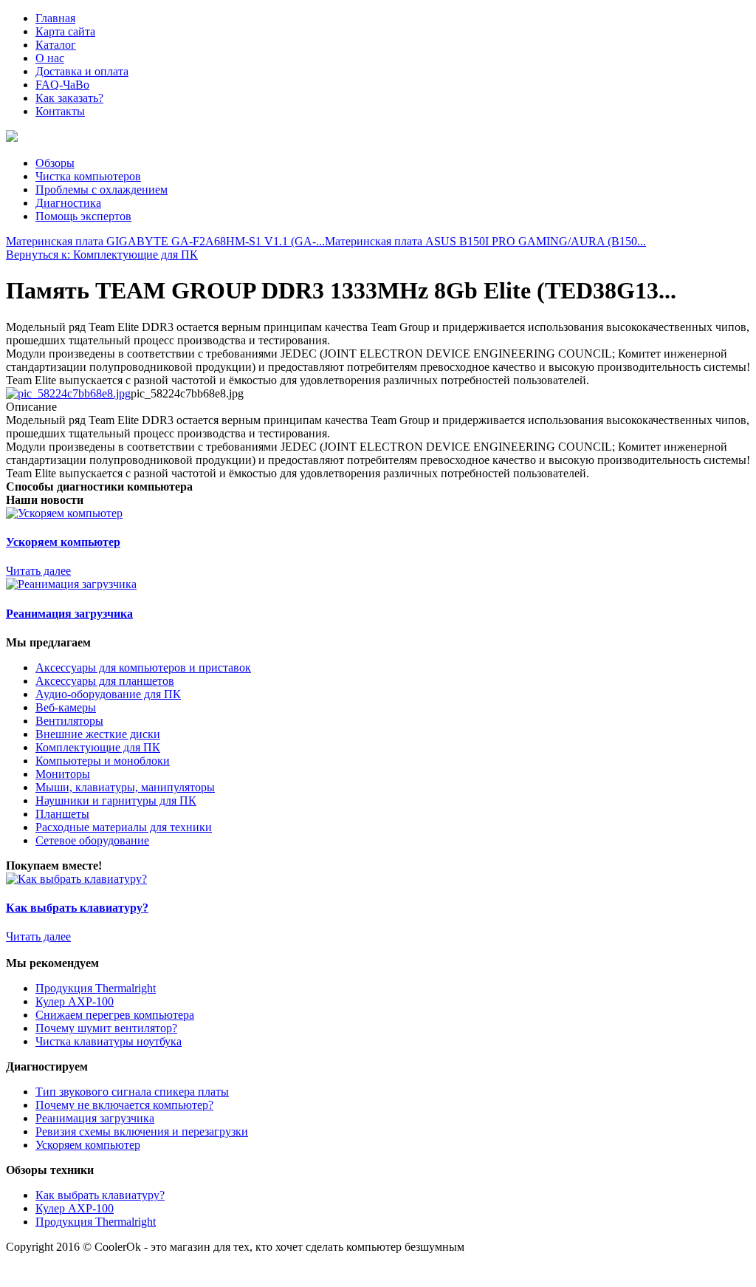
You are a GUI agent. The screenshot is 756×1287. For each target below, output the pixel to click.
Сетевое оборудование (92, 840)
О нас (49, 58)
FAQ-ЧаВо (62, 84)
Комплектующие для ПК (97, 747)
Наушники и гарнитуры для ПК (115, 800)
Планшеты (62, 814)
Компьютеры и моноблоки (102, 760)
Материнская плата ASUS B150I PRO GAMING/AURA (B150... (485, 241)
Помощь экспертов (83, 216)
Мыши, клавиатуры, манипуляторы (125, 787)
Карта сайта (65, 31)
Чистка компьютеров (88, 176)
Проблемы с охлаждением (101, 189)
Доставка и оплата (81, 71)
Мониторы (62, 774)
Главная (55, 18)
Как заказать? (69, 98)
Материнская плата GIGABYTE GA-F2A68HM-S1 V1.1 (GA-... (165, 241)
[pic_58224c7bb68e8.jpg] (68, 393)
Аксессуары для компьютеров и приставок (143, 667)
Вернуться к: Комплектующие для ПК (102, 254)
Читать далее (38, 570)
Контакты (60, 111)
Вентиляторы (69, 720)
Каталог (55, 44)
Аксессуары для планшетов (104, 681)
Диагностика (68, 203)
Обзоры (55, 163)
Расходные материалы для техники (123, 827)
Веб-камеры (65, 707)
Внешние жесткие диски (97, 734)
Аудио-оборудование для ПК (108, 694)
